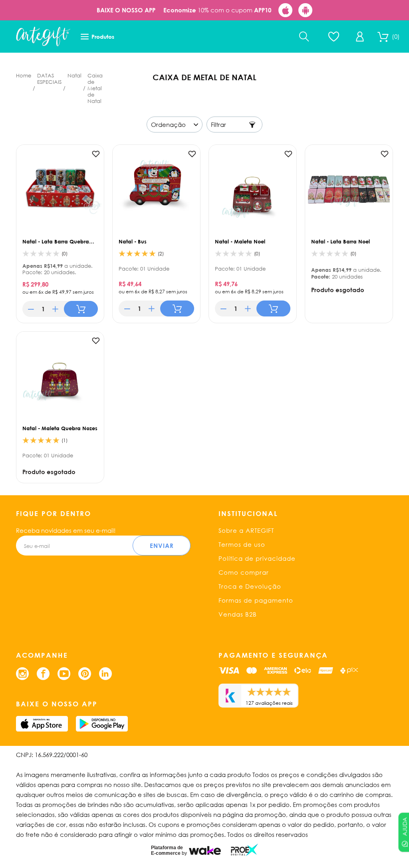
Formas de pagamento (255, 600)
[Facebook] (43, 673)
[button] (31, 309)
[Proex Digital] (244, 850)
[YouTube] (64, 673)
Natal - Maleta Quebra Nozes (59, 428)
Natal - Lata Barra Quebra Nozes (55, 241)
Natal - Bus (133, 241)
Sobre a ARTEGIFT (246, 530)
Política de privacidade (257, 558)
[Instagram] (22, 673)
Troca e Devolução (249, 586)
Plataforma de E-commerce (167, 850)
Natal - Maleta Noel (240, 241)
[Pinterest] (84, 673)
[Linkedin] (105, 673)
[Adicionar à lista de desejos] (96, 154)
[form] (43, 309)
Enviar (162, 545)
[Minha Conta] (360, 37)
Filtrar (218, 125)
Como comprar (243, 572)
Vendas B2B (237, 614)
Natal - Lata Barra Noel (340, 241)
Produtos (102, 36)
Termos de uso (241, 544)
